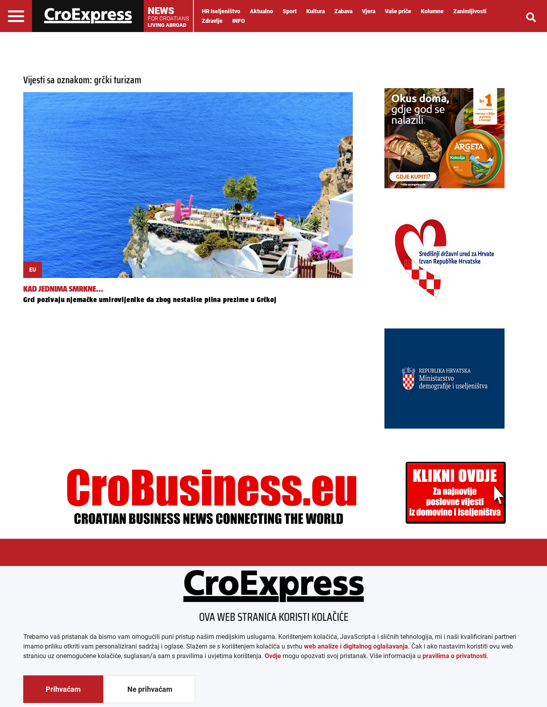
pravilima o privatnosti (454, 656)
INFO (238, 21)
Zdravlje (212, 21)
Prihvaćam (63, 689)
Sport (290, 11)
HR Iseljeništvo (221, 11)
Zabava (343, 11)
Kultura (315, 11)
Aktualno (261, 11)
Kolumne (432, 11)
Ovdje (273, 656)
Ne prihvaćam (150, 689)
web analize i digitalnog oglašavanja (356, 646)
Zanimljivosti (470, 11)
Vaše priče (398, 11)
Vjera (368, 11)
